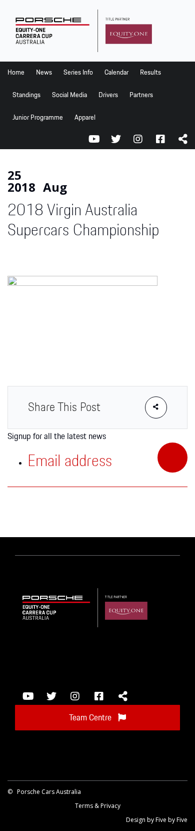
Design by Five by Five (157, 819)
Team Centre (91, 718)
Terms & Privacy (97, 805)
